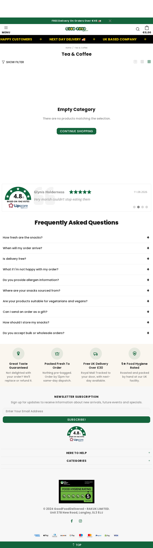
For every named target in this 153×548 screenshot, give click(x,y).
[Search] (137, 29)
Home (68, 47)
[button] (76, 434)
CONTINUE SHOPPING (76, 131)
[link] (76, 198)
